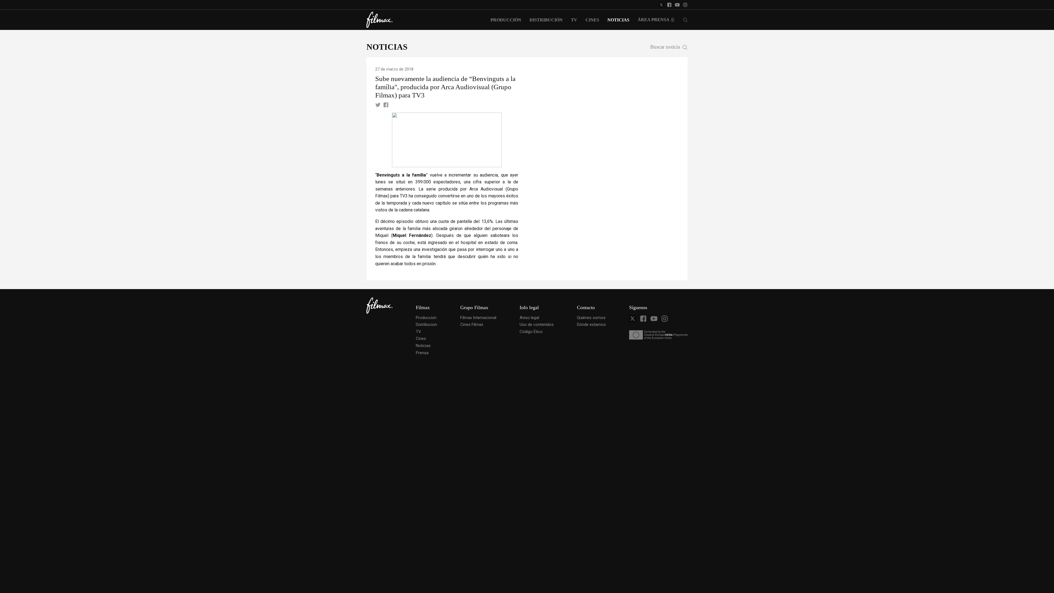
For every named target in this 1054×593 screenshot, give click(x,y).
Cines (421, 338)
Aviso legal (529, 317)
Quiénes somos (591, 317)
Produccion (426, 317)
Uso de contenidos (537, 324)
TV (418, 331)
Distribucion (426, 324)
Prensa (422, 352)
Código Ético (531, 331)
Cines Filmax (471, 324)
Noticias (423, 345)
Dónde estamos (591, 324)
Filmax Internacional (478, 317)
